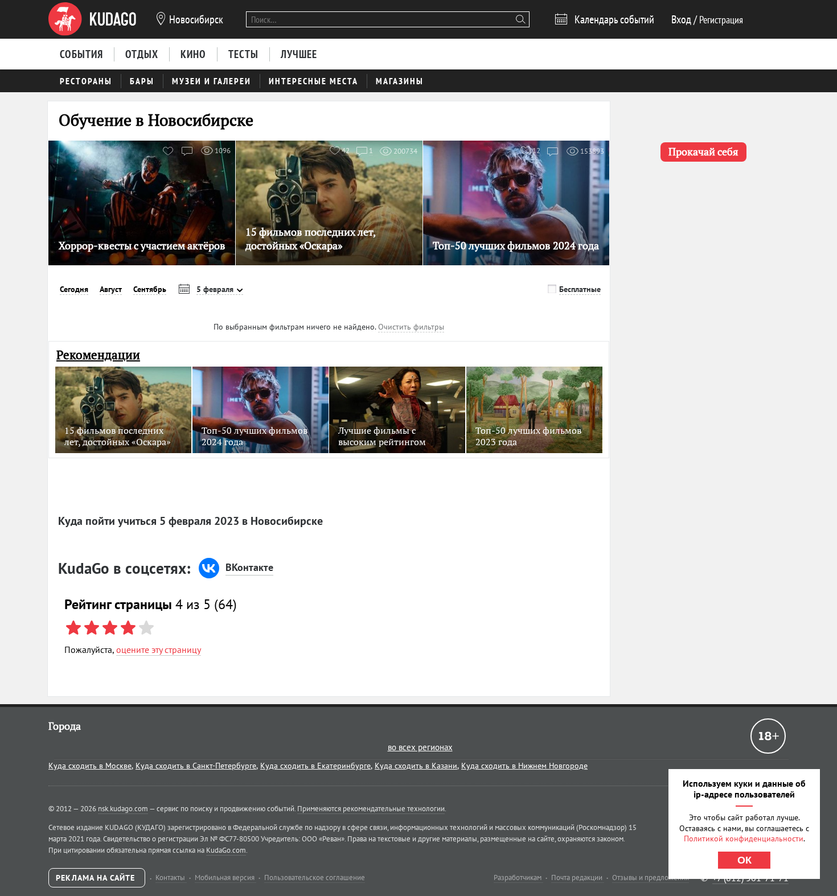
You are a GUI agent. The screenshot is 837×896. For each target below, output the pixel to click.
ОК (744, 860)
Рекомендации (98, 355)
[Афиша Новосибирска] (92, 19)
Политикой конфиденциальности (743, 838)
